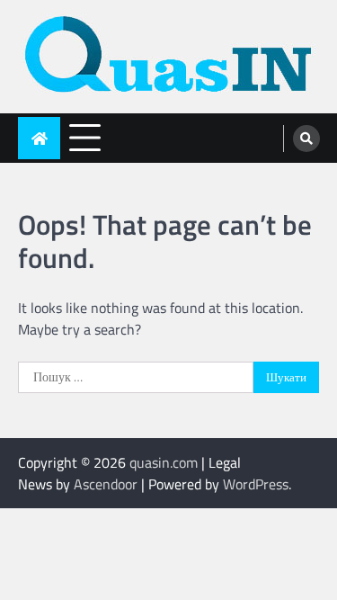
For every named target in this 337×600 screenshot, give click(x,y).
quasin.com (163, 462)
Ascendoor (105, 484)
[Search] (306, 138)
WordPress (255, 484)
